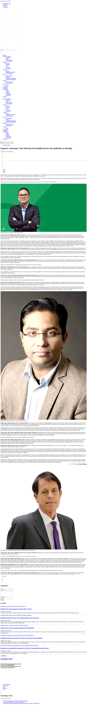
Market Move (9, 83)
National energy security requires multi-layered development (17, 628)
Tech (4, 74)
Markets (7, 64)
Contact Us (5, 685)
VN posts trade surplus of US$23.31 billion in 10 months (15, 700)
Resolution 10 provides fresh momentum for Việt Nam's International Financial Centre (25, 648)
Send (2, 599)
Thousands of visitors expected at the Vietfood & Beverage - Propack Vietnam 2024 (21, 703)
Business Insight (6, 145)
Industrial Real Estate (10, 72)
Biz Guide (5, 86)
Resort (7, 70)
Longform (8, 95)
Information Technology (11, 78)
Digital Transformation (11, 79)
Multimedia (5, 89)
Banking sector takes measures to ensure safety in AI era (16, 609)
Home (4, 55)
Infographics (8, 94)
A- (4, 169)
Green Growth (9, 60)
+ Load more (3, 655)
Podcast (7, 92)
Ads (4, 686)
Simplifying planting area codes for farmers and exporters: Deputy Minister (22, 638)
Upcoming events (6, 659)
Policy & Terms (6, 684)
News (7, 85)
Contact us (5, 7)
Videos (7, 91)
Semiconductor (9, 75)
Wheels (4, 80)
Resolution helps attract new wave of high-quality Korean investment (20, 618)
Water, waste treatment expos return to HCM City (13, 702)
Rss (4, 689)
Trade (7, 58)
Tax (7, 66)
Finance (5, 62)
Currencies (8, 68)
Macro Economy (6, 56)
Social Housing (9, 73)
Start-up (7, 77)
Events (4, 84)
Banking (8, 63)
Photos (7, 90)
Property (5, 69)
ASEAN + (5, 88)
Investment (8, 57)
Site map (5, 5)
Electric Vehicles (9, 81)
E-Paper (5, 96)
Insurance (8, 67)
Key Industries (9, 61)
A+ (4, 172)
